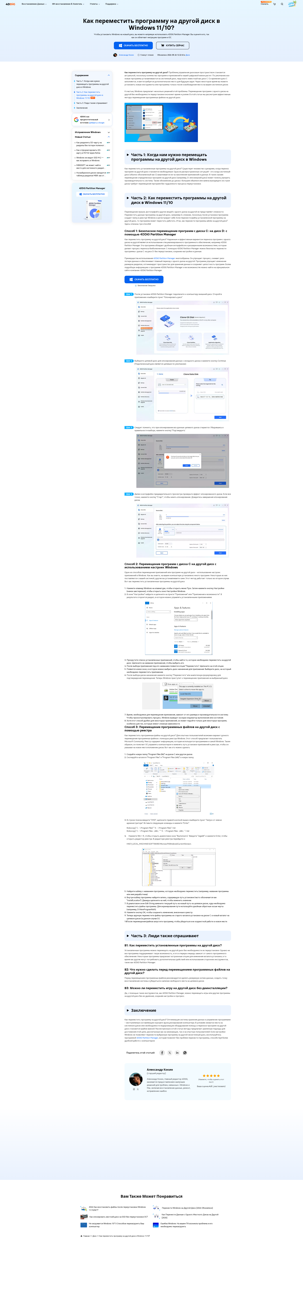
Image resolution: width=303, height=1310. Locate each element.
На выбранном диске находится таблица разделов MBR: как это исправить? (91, 174)
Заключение (82, 108)
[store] (274, 4)
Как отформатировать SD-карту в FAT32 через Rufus (88, 151)
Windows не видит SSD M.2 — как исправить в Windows (90, 159)
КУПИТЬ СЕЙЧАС (175, 45)
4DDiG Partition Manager (164, 258)
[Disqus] (151, 1141)
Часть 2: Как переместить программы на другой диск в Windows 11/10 (89, 95)
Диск (188, 55)
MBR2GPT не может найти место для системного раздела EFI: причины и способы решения (90, 167)
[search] (282, 4)
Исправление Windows (88, 132)
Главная (86, 1236)
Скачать (265, 3)
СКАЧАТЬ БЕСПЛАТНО (136, 45)
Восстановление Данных (33, 4)
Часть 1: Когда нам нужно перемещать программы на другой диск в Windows (92, 84)
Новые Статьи (83, 137)
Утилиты (94, 4)
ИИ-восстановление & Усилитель (67, 4)
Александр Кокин (126, 55)
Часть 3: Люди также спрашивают (91, 103)
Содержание (82, 75)
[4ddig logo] (10, 4)
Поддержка (110, 4)
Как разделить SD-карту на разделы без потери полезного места (90, 144)
